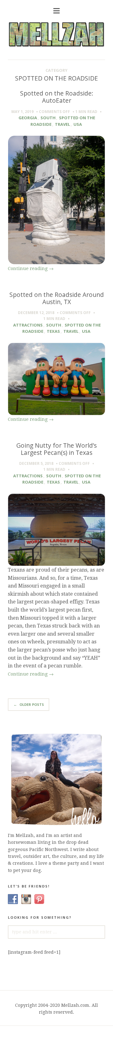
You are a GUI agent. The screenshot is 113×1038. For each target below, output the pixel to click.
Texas (53, 331)
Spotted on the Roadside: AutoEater (56, 97)
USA (77, 124)
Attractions (28, 325)
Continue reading (31, 268)
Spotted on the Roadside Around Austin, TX (56, 298)
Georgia (28, 118)
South (48, 118)
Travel (62, 124)
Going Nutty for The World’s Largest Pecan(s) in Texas (56, 449)
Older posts (28, 704)
